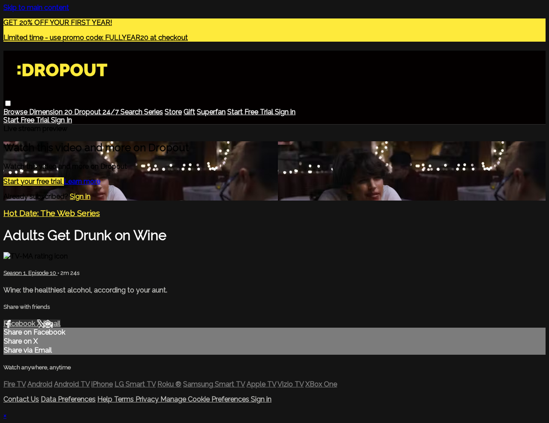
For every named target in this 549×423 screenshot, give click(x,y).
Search (132, 112)
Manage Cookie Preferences (205, 399)
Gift (189, 112)
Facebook (20, 324)
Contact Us (21, 399)
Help (105, 399)
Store (173, 112)
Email (51, 324)
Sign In (61, 120)
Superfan (211, 112)
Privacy (148, 399)
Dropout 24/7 (97, 112)
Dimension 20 (51, 112)
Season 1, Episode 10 (30, 273)
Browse (16, 112)
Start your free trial (33, 181)
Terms (125, 399)
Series (153, 112)
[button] (8, 103)
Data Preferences (68, 399)
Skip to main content (36, 7)
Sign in (285, 112)
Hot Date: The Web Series (51, 213)
